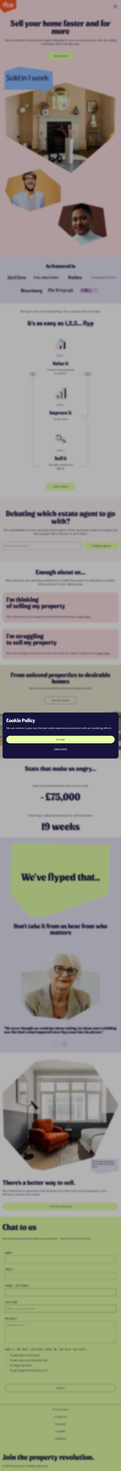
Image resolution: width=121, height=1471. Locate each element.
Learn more (60, 748)
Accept (60, 739)
